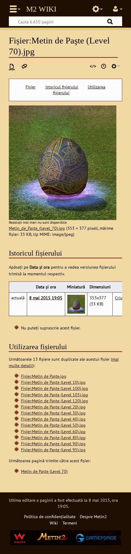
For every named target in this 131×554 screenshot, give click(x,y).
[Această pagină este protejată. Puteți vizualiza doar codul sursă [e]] (93, 66)
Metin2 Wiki (41, 9)
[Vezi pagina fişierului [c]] (12, 66)
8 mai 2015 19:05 (45, 298)
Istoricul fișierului (61, 87)
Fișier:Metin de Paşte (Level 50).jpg (53, 425)
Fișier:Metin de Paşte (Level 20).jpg (53, 407)
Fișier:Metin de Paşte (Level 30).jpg (53, 413)
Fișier (31, 87)
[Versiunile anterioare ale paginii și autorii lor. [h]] (104, 66)
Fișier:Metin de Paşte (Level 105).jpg (54, 394)
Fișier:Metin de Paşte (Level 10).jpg (53, 382)
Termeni (69, 523)
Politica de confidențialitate (50, 516)
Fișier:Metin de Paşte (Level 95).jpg (53, 449)
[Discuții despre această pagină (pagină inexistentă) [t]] (24, 66)
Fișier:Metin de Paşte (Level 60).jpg (53, 431)
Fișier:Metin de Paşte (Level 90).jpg (53, 443)
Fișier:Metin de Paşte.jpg (43, 376)
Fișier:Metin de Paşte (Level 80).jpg (53, 437)
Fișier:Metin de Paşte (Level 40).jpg (53, 419)
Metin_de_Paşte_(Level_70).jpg (37, 228)
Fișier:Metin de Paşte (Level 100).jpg (54, 388)
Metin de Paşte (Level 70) (44, 471)
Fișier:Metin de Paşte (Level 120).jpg (54, 401)
